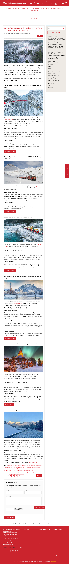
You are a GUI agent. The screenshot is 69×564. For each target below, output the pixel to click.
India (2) (50, 66)
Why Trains (10, 9)
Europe (33, 533)
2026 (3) (50, 85)
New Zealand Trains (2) (53, 79)
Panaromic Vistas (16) (53, 75)
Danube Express (18, 303)
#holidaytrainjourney (29, 472)
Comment (9, 496)
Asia (32, 531)
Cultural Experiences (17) (54, 71)
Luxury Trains (56, 531)
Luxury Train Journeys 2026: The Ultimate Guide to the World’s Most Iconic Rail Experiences (56, 48)
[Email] (10, 475)
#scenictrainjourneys (9, 467)
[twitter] (19, 475)
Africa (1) (50, 70)
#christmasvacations (9, 472)
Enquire (59, 4)
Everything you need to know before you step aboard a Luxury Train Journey (56, 40)
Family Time (42, 531)
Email (26, 490)
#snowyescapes (19, 472)
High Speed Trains (57, 535)
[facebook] (13, 475)
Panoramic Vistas (43, 535)
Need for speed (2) (53, 63)
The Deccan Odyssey (37, 543)
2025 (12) (50, 87)
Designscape (53, 561)
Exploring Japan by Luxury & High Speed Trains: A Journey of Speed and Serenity (56, 52)
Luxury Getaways (38, 9)
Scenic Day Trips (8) (53, 77)
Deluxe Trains (56, 533)
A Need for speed (43, 533)
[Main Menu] (66, 3)
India (26, 535)
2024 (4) (50, 89)
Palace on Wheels (46, 543)
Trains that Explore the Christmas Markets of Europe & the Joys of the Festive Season (56, 57)
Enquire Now (9, 404)
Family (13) (51, 64)
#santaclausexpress (18, 468)
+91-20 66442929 (52, 2)
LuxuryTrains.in (33, 462)
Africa (26, 531)
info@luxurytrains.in (49, 4)
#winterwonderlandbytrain (35, 465)
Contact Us (34, 10)
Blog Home (56, 32)
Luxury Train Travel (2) (53, 80)
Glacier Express (8, 119)
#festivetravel (29, 470)
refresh (21, 511)
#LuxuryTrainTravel (12, 465)
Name (8, 490)
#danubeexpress (28, 468)
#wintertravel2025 (21, 470)
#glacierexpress (36, 467)
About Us (60, 9)
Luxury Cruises (50, 9)
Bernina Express (34, 186)
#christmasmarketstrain (10, 470)
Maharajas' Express (28, 543)
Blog (28, 9)
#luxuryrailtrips (18, 467)
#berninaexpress (8, 468)
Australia (26, 533)
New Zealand (34, 535)
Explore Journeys (10, 151)
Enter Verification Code (12, 507)
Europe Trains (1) (52, 73)
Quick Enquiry (67, 170)
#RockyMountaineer (23, 465)
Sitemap (40, 561)
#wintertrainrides (27, 467)
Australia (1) (51, 68)
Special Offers (20, 9)
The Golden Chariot (54, 543)
